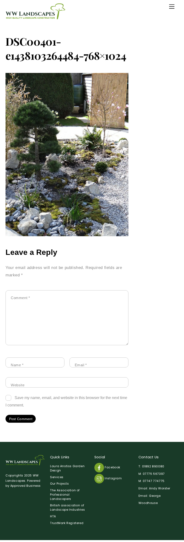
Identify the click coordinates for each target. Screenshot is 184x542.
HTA (53, 516)
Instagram (113, 478)
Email (81, 365)
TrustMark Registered (66, 523)
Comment (20, 298)
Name (17, 365)
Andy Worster (159, 488)
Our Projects (59, 484)
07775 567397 (154, 474)
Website (17, 385)
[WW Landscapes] (35, 17)
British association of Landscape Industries (67, 507)
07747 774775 (154, 481)
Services (56, 477)
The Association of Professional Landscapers (65, 494)
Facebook (112, 467)
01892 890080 (153, 466)
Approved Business (25, 486)
